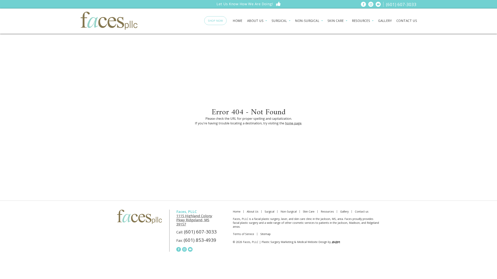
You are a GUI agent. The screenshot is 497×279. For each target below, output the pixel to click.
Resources (361, 21)
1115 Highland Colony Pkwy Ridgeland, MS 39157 (194, 220)
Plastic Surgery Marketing (277, 242)
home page (293, 123)
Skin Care (336, 21)
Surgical (279, 21)
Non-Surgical (307, 21)
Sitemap (265, 234)
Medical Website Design (312, 242)
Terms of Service (243, 234)
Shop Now (215, 20)
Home (237, 21)
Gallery (385, 21)
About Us (255, 21)
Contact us (406, 21)
